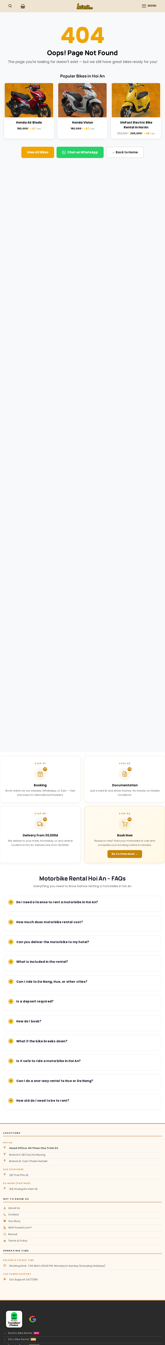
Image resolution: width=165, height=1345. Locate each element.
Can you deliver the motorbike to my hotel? (52, 942)
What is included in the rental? (42, 962)
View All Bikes (37, 152)
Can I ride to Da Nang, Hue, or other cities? (52, 982)
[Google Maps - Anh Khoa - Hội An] (32, 1319)
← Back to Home (125, 152)
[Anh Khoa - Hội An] (12, 1319)
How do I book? (28, 1021)
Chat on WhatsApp (82, 152)
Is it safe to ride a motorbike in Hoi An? (48, 1061)
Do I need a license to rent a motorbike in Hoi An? (57, 902)
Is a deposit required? (35, 1001)
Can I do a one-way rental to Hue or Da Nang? (54, 1081)
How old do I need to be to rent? (42, 1100)
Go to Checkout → (124, 854)
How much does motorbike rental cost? (49, 922)
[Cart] (23, 6)
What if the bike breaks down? (41, 1041)
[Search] (10, 6)
